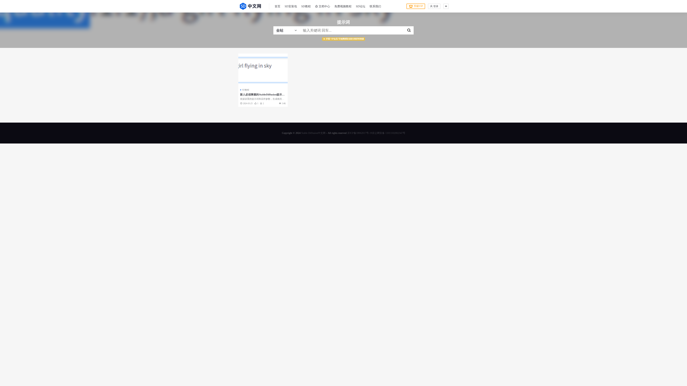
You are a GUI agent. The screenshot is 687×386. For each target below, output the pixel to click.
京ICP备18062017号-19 (359, 133)
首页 (277, 6)
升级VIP (418, 6)
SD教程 (306, 6)
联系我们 (375, 6)
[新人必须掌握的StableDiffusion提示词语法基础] (263, 70)
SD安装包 (291, 6)
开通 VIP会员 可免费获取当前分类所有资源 (345, 39)
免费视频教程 (343, 6)
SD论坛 (360, 6)
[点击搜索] (409, 30)
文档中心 (324, 6)
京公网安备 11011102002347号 (388, 133)
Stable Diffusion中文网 (313, 133)
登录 (435, 6)
